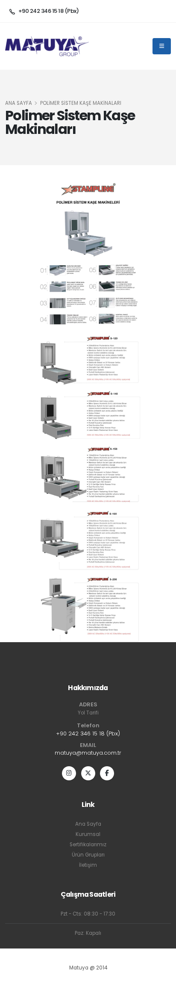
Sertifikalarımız (88, 844)
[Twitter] (88, 773)
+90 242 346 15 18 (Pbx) (88, 733)
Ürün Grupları (88, 854)
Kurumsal (88, 834)
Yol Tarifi (88, 712)
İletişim (88, 865)
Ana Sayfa (18, 103)
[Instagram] (69, 773)
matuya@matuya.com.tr (88, 753)
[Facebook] (107, 773)
